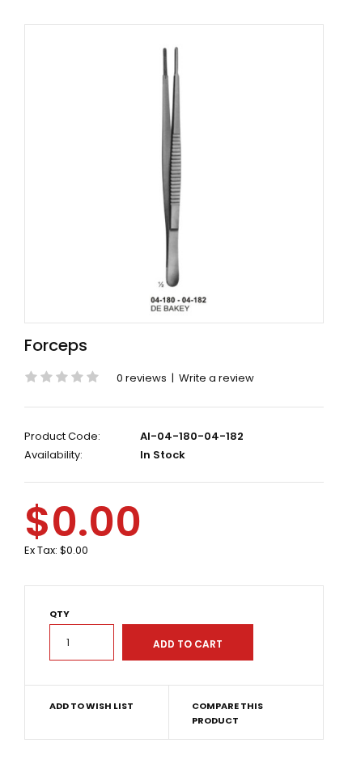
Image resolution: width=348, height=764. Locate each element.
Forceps (55, 345)
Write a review (216, 378)
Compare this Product (227, 713)
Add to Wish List (91, 705)
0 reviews (142, 378)
